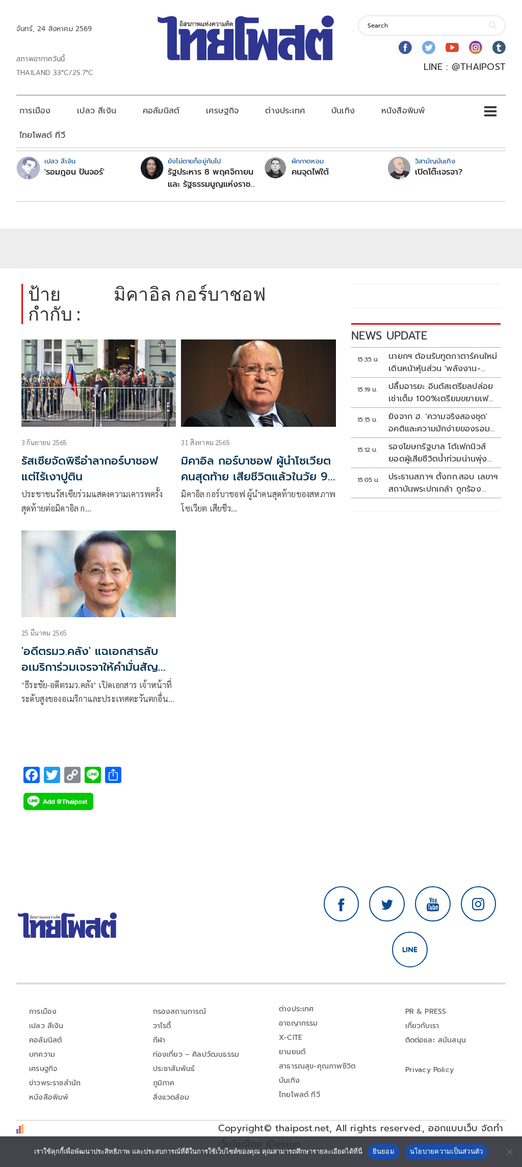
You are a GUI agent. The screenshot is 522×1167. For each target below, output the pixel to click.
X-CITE (290, 1037)
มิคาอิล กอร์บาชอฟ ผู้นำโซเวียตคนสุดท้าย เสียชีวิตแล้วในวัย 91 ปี (256, 476)
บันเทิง (343, 111)
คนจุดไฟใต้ (310, 172)
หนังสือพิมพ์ (403, 111)
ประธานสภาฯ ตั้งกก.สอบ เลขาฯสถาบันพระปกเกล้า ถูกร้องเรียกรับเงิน (443, 483)
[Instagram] (475, 47)
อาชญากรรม (298, 1023)
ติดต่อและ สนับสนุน (435, 1040)
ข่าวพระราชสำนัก (55, 1083)
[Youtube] (452, 47)
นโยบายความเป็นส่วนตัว (446, 1151)
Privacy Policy (429, 1069)
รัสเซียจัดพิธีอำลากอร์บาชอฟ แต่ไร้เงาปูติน (89, 468)
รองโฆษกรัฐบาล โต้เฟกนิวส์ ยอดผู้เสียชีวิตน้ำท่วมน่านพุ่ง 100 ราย (437, 453)
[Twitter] (428, 47)
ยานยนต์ (292, 1052)
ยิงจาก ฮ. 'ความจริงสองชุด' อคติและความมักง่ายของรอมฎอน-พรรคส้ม (439, 422)
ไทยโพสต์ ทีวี (42, 135)
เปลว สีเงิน (96, 111)
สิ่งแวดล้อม (171, 1097)
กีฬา (159, 1040)
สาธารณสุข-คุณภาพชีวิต (317, 1066)
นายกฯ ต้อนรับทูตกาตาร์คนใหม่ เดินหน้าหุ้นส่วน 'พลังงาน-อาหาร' (442, 362)
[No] (509, 1152)
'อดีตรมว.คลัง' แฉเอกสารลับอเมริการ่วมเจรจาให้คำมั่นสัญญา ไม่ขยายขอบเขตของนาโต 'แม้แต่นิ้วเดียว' (98, 675)
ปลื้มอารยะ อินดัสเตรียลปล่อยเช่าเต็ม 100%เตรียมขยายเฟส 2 (440, 392)
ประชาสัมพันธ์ (174, 1068)
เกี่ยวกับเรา (422, 1025)
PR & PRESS (426, 1011)
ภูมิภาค (164, 1083)
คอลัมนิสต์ (161, 111)
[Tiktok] (499, 47)
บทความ (42, 1054)
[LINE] (410, 949)
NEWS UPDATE (389, 335)
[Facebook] (405, 47)
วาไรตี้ (162, 1025)
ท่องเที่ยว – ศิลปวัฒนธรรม (196, 1054)
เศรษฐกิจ (222, 111)
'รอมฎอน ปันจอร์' (74, 172)
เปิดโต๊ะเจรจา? (438, 172)
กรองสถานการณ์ (179, 1011)
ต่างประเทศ (285, 111)
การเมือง (34, 111)
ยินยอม (384, 1151)
